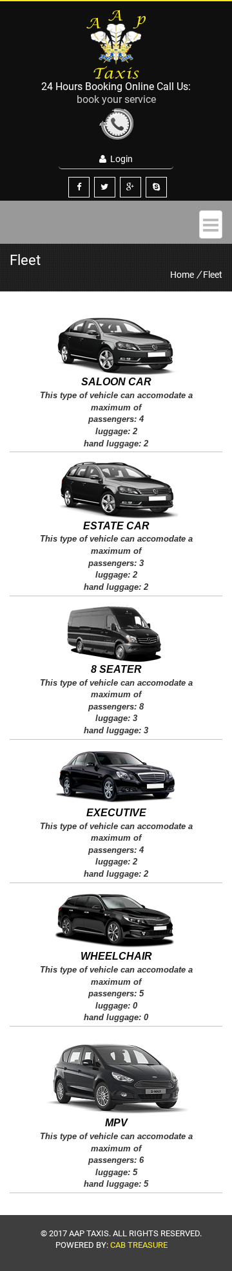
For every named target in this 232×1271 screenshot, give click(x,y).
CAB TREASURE (139, 1245)
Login (119, 159)
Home (182, 275)
